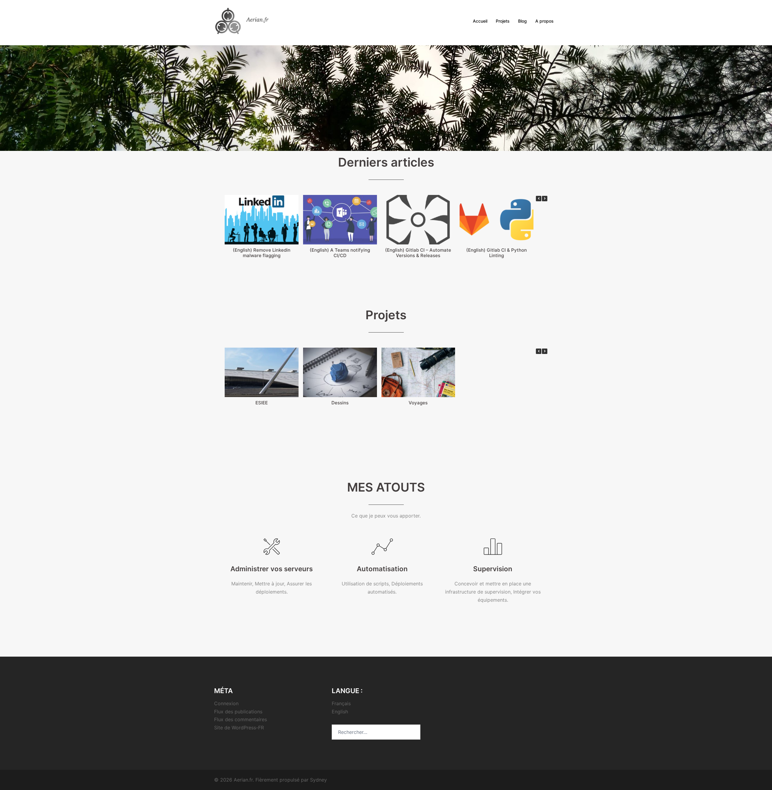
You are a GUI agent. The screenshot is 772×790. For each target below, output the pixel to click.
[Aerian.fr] (250, 21)
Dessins (340, 403)
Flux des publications (238, 712)
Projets (503, 21)
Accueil (480, 21)
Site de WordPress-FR (239, 728)
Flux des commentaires (240, 719)
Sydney (318, 780)
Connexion (226, 703)
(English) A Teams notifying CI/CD (340, 252)
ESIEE (261, 403)
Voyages (418, 403)
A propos (544, 21)
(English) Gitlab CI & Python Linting (496, 252)
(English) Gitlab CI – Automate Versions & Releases (418, 252)
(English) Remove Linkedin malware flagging (261, 252)
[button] (544, 198)
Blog (522, 21)
